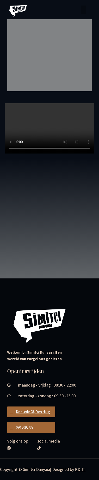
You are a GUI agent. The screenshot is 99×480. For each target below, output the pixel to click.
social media (48, 441)
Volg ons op (17, 441)
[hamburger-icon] (86, 10)
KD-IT (80, 469)
